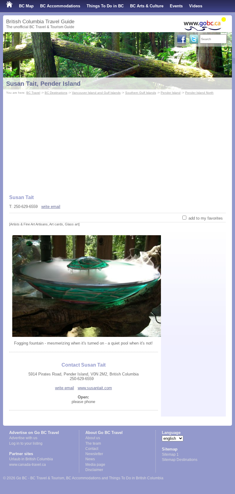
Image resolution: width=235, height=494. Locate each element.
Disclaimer (94, 470)
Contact (91, 449)
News (90, 459)
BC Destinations (56, 92)
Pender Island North (199, 92)
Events (176, 6)
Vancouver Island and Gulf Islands (96, 92)
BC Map (26, 6)
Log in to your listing (26, 443)
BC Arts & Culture (146, 6)
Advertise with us (23, 438)
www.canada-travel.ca (27, 464)
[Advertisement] (117, 142)
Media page (95, 464)
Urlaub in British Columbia (31, 459)
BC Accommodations (60, 6)
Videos (195, 6)
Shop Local (17, 18)
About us (92, 438)
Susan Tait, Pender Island (43, 83)
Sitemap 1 (170, 454)
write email (50, 206)
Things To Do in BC (105, 6)
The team (93, 443)
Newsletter (94, 454)
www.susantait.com (95, 388)
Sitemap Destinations (179, 460)
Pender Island (171, 92)
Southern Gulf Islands (140, 92)
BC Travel (33, 92)
